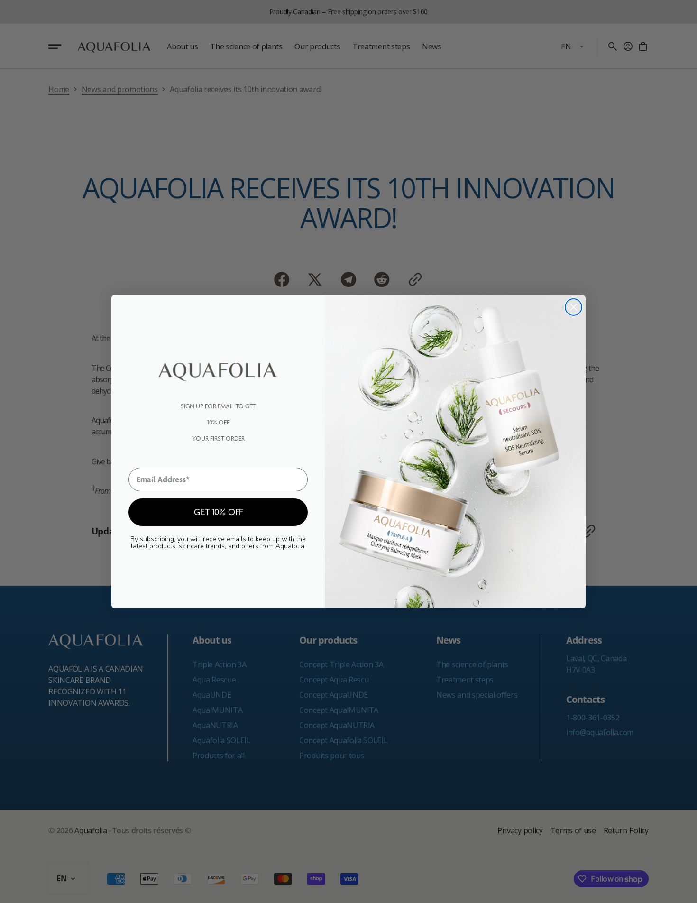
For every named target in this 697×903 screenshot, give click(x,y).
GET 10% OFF (218, 512)
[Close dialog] (573, 307)
